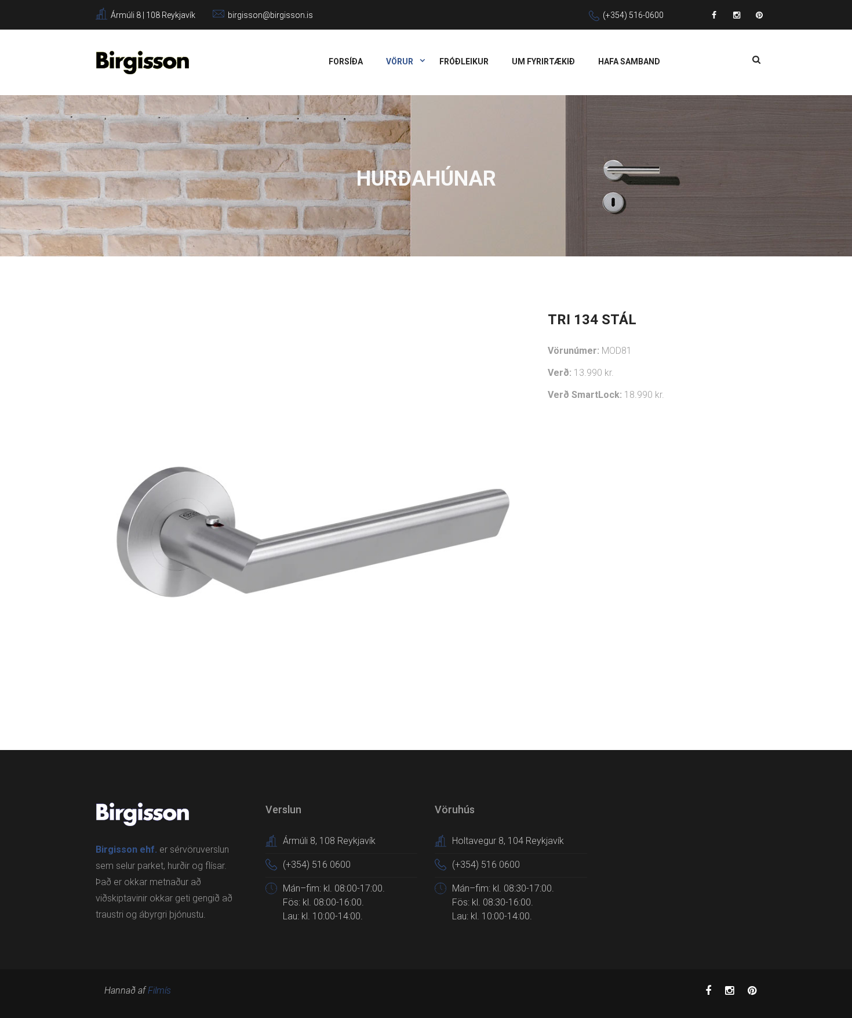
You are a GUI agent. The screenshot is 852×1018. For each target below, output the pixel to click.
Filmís (159, 990)
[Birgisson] (143, 61)
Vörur (400, 61)
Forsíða (346, 61)
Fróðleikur (464, 61)
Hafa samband (629, 61)
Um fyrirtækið (543, 61)
